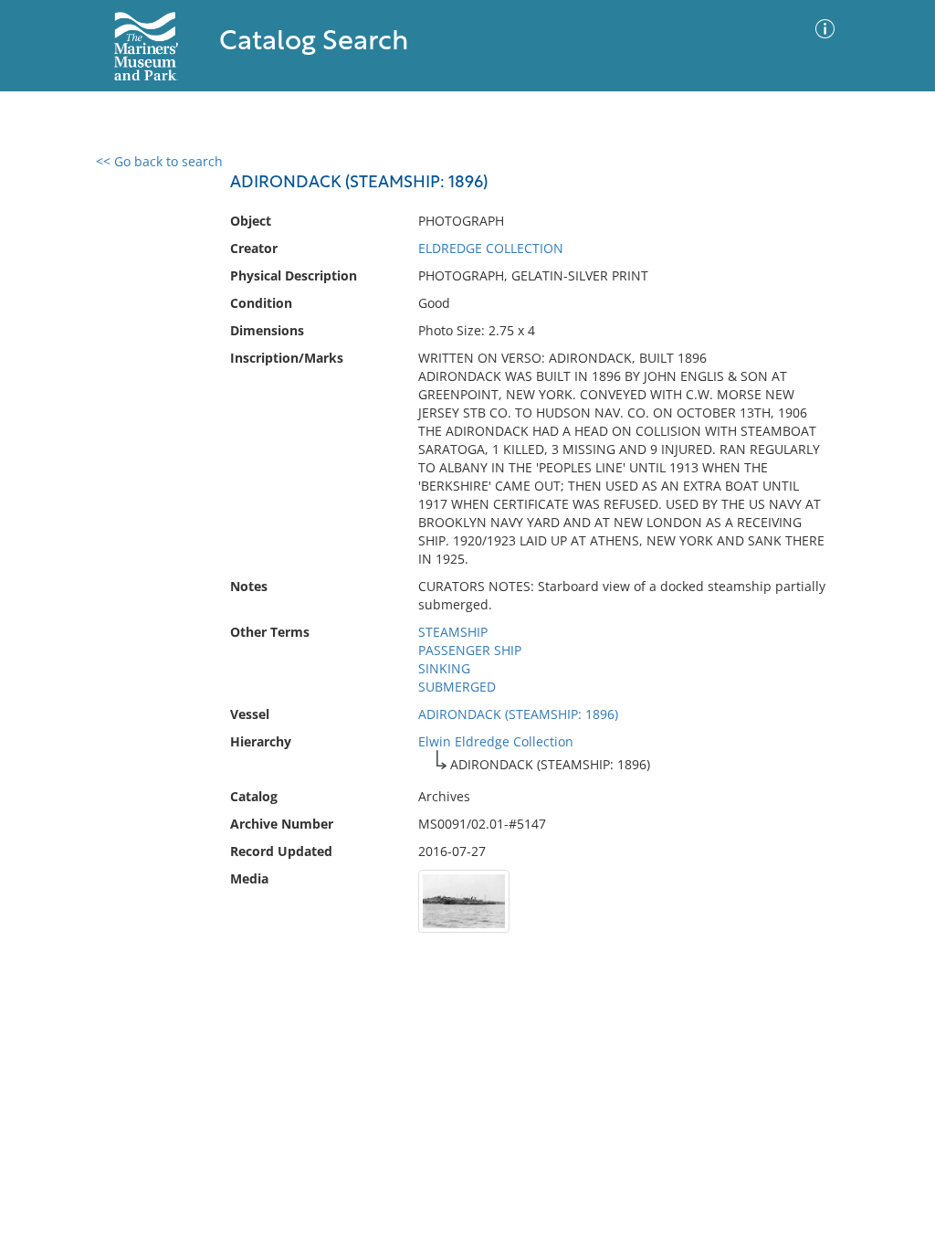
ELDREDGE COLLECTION (490, 248)
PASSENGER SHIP (469, 650)
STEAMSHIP (453, 631)
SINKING (444, 668)
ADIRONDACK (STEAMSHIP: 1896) (518, 714)
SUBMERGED (457, 686)
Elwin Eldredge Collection (495, 741)
